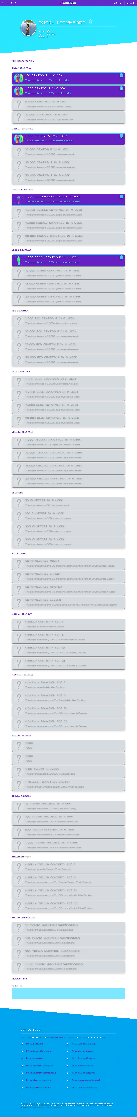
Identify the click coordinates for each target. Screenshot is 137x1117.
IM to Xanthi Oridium (82, 1065)
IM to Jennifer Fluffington (39, 1065)
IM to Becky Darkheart (38, 1051)
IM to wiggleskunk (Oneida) (86, 1080)
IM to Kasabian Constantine (41, 1072)
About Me (17, 986)
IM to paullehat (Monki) (38, 1087)
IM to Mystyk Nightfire (38, 1080)
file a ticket (57, 1037)
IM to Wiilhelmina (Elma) (84, 1087)
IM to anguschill (34, 1043)
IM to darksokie (34, 1058)
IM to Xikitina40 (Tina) (83, 1072)
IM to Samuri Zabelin (82, 1051)
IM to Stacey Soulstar (84, 1058)
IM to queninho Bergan (84, 1043)
